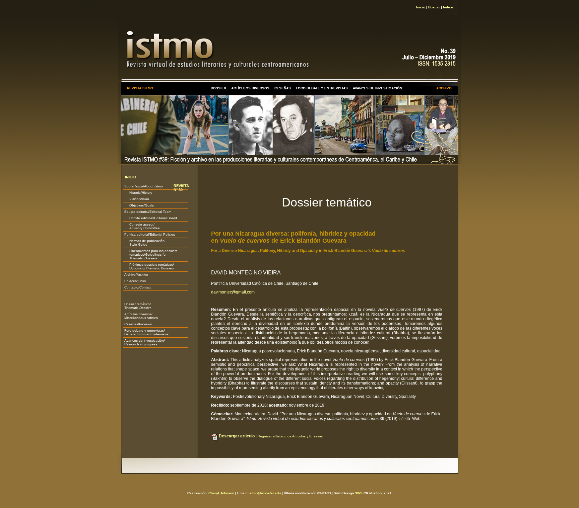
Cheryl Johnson (221, 493)
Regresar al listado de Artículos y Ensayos (290, 436)
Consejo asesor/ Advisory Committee (142, 226)
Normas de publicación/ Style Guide (145, 242)
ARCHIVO (444, 88)
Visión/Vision (136, 199)
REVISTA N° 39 (181, 188)
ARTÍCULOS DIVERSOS (250, 88)
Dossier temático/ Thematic (137, 306)
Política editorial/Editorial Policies (149, 234)
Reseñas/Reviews (138, 324)
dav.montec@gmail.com (233, 292)
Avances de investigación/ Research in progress (144, 342)
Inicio (420, 7)
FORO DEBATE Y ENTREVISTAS (322, 88)
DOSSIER (218, 88)
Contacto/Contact (137, 287)
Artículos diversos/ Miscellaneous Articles (141, 316)
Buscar (434, 7)
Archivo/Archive (136, 274)
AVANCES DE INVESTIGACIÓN (377, 88)
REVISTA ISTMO (140, 88)
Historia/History (138, 192)
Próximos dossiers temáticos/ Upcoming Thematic (149, 266)
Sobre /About (143, 186)
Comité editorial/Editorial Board (150, 218)
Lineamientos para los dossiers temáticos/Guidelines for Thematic (150, 254)
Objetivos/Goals (139, 205)
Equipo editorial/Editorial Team (147, 212)
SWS (359, 493)
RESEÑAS (282, 88)
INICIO (130, 177)
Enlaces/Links (135, 281)
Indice (448, 7)
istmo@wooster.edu (265, 493)
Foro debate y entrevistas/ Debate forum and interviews (146, 332)
